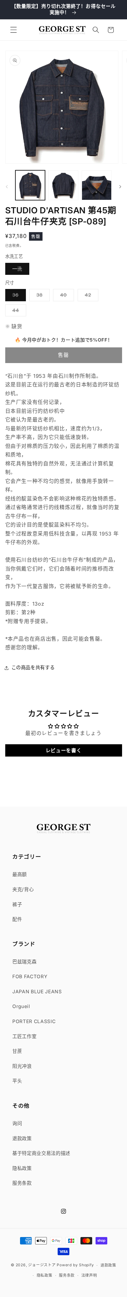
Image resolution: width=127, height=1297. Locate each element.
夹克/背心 (23, 889)
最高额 (19, 874)
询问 (17, 1123)
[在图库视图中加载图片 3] (97, 185)
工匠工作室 (24, 1036)
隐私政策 (22, 1168)
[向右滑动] (120, 187)
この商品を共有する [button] (33, 667)
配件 (17, 919)
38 (41, 296)
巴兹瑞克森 (24, 962)
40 (66, 296)
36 (17, 296)
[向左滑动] (7, 187)
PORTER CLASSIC (33, 1021)
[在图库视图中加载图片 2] (63, 185)
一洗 (19, 270)
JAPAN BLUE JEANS (37, 991)
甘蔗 (17, 1051)
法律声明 (89, 1275)
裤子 (17, 905)
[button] (13, 29)
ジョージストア (41, 1265)
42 (90, 296)
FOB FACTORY (29, 976)
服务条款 (22, 1183)
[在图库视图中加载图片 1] (30, 185)
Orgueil (21, 1006)
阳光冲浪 (22, 1066)
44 (18, 311)
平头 (17, 1081)
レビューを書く (64, 750)
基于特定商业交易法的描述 (41, 1153)
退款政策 (22, 1138)
